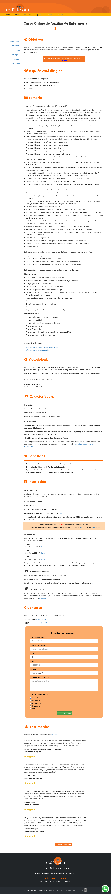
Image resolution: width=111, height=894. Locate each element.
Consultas (35, 698)
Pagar (61, 513)
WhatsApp (96, 527)
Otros (34, 709)
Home (8, 15)
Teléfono (34, 661)
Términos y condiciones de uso (66, 890)
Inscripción (16, 55)
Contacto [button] (49, 15)
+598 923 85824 (41, 619)
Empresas (67, 881)
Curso (33, 669)
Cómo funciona (14, 41)
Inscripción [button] (28, 15)
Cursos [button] (16, 15)
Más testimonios (63, 844)
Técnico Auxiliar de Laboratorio (37, 350)
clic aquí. (27, 376)
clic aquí (95, 583)
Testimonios (16, 64)
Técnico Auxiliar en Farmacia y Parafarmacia (42, 347)
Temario (17, 37)
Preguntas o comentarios (40, 677)
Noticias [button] (60, 15)
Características (15, 46)
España (51, 881)
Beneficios (16, 50)
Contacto (17, 59)
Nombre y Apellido (38, 637)
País (32, 653)
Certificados (36, 703)
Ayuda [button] (38, 15)
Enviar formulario (64, 713)
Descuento (36, 706)
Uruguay (59, 881)
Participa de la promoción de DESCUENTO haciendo (64, 59)
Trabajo (80, 890)
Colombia (43, 881)
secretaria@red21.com (42, 623)
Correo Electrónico (37, 645)
